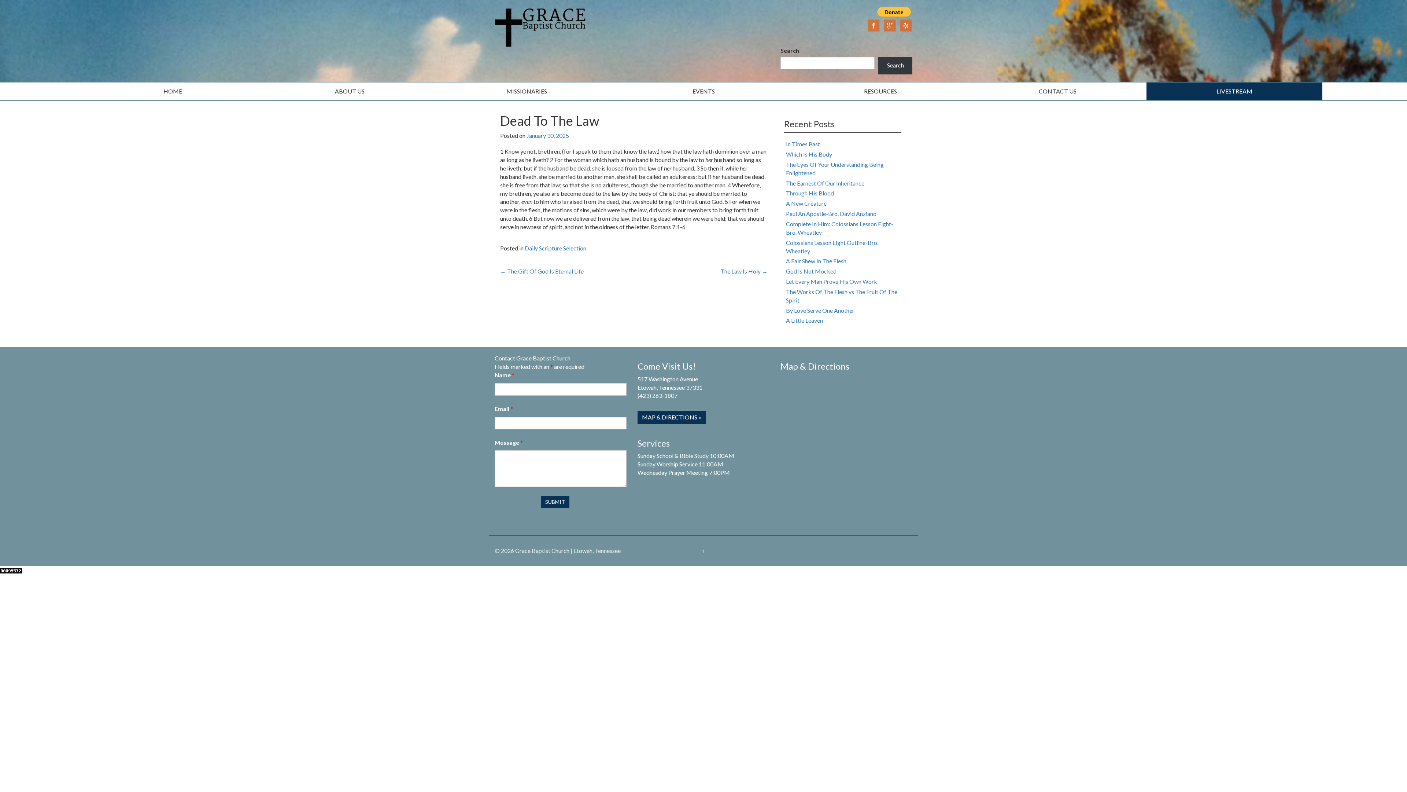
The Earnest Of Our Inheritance (825, 183)
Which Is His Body (809, 154)
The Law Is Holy (744, 271)
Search (789, 50)
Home (172, 91)
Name (504, 374)
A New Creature (806, 203)
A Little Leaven (804, 320)
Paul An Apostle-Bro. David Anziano (831, 213)
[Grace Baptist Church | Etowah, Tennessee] (540, 26)
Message (509, 442)
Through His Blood (810, 193)
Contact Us (1058, 91)
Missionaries (526, 91)
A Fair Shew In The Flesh (816, 260)
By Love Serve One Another (820, 310)
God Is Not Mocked (811, 271)
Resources (880, 91)
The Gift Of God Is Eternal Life (542, 271)
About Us (350, 91)
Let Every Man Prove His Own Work (831, 281)
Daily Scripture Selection (555, 248)
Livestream (1234, 91)
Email (504, 408)
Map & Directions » (671, 417)
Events (704, 91)
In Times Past (803, 143)
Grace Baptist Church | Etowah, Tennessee (568, 550)
